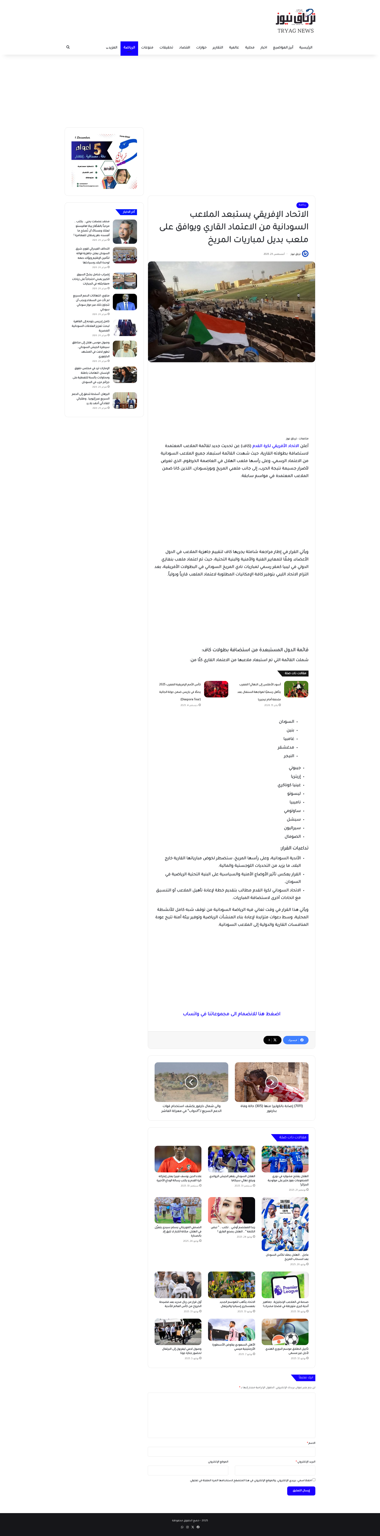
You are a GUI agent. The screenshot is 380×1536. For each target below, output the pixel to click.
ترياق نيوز (296, 254)
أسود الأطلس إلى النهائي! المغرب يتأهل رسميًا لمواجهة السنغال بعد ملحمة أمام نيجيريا (259, 692)
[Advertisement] (190, 90)
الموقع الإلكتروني (218, 1462)
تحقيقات (166, 48)
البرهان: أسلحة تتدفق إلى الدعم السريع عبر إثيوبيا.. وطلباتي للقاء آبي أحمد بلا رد (91, 399)
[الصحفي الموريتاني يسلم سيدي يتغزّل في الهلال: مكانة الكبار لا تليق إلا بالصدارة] (178, 1210)
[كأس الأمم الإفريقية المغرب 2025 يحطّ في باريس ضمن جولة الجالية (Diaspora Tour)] (216, 689)
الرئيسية (305, 48)
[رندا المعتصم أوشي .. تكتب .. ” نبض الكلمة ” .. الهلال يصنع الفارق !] (231, 1210)
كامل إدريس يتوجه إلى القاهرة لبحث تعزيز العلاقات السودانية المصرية (91, 326)
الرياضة (129, 48)
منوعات (147, 48)
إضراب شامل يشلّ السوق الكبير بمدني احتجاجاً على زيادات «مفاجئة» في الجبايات (91, 279)
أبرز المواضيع (283, 48)
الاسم (311, 1443)
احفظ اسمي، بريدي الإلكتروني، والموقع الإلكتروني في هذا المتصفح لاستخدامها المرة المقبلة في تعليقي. (251, 1480)
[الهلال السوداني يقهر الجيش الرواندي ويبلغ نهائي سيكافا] (231, 1159)
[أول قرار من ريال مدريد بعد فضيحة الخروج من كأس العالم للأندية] (178, 1285)
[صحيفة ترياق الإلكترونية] (295, 21)
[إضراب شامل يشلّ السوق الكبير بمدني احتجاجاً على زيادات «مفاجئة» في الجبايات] (125, 281)
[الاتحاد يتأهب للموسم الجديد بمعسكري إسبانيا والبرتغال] (231, 1285)
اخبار (264, 48)
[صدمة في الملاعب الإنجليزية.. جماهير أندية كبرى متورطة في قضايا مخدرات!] (285, 1285)
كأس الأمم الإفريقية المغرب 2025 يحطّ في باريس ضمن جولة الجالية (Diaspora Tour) (180, 692)
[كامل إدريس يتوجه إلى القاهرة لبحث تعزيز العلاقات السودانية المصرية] (125, 328)
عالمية (234, 48)
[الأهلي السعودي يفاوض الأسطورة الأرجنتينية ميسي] (231, 1330)
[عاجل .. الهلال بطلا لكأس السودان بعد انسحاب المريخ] (285, 1224)
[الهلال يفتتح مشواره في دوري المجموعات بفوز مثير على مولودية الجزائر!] (285, 1159)
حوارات (201, 48)
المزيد (113, 48)
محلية (249, 48)
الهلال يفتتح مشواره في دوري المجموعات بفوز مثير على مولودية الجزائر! (288, 1181)
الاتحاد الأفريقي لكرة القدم (275, 446)
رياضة (302, 205)
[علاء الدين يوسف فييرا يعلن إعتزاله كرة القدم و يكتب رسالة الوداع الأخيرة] (178, 1159)
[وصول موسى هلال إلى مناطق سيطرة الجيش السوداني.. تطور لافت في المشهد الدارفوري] (125, 349)
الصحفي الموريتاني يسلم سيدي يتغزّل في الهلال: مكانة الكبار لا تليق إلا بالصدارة (178, 1232)
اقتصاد (184, 48)
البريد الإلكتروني (305, 1462)
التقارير (218, 48)
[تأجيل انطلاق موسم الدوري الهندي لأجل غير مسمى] (285, 1332)
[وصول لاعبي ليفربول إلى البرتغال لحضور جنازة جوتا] (178, 1332)
